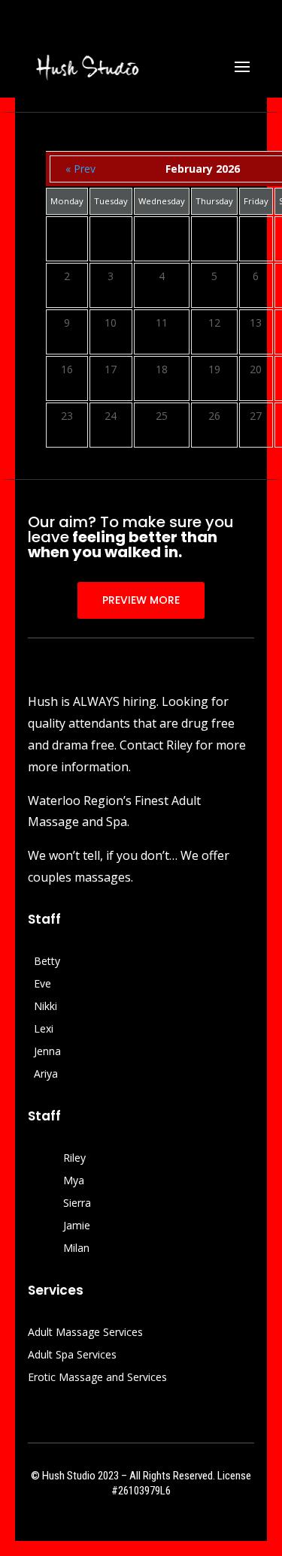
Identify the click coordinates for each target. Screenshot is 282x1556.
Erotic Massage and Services (97, 1378)
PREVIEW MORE (141, 600)
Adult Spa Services (72, 1355)
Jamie (76, 1226)
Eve (42, 985)
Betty (47, 962)
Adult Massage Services (85, 1333)
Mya (73, 1181)
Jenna (47, 1052)
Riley (74, 1159)
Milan (76, 1249)
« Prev (80, 168)
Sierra (77, 1204)
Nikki (45, 1007)
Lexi (43, 1030)
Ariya (46, 1075)
